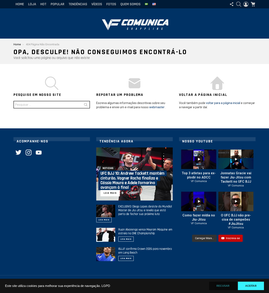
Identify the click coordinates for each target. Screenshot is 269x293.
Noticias (108, 168)
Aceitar (251, 285)
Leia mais (103, 220)
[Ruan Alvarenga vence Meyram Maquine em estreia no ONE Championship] (105, 235)
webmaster (157, 107)
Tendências (78, 4)
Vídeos (96, 4)
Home (20, 4)
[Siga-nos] (231, 4)
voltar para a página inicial (223, 103)
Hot (43, 4)
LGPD (106, 286)
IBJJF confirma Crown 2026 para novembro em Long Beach (145, 251)
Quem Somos (130, 4)
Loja (32, 4)
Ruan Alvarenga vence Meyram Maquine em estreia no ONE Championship (145, 231)
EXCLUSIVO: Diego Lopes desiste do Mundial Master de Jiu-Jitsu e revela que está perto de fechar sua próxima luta (145, 210)
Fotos (111, 4)
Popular (57, 4)
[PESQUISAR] (238, 4)
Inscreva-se (233, 238)
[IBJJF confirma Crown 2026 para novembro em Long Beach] (105, 254)
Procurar (86, 105)
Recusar (222, 285)
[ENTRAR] (245, 4)
